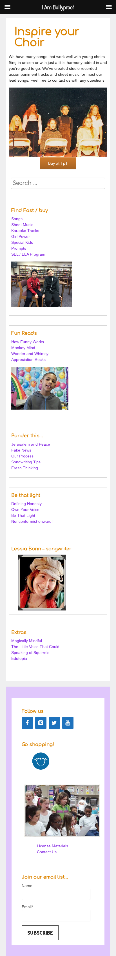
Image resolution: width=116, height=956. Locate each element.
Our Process (22, 456)
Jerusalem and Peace (30, 444)
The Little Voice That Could (35, 646)
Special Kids (22, 242)
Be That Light (23, 515)
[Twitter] (54, 723)
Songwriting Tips (26, 462)
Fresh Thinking (24, 468)
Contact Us (47, 852)
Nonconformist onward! (32, 521)
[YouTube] (67, 723)
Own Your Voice (25, 509)
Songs (17, 218)
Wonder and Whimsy (29, 353)
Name (27, 885)
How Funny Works (27, 341)
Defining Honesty (26, 503)
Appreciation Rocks (28, 359)
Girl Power (20, 236)
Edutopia (19, 658)
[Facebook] (27, 723)
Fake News (21, 450)
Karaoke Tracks (25, 230)
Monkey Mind (23, 347)
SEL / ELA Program (28, 254)
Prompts (19, 248)
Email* (27, 906)
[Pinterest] (40, 723)
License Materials (52, 846)
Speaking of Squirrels (30, 652)
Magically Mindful (26, 640)
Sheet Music (22, 224)
